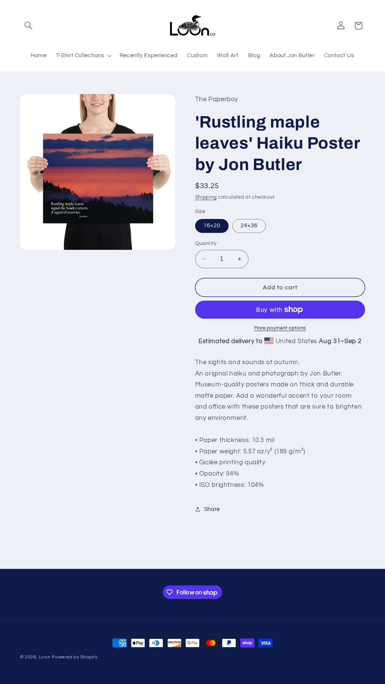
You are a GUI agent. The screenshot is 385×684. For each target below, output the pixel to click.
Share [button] (212, 509)
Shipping (206, 197)
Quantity (206, 243)
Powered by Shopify (74, 657)
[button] (28, 25)
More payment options (280, 328)
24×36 (249, 225)
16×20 (211, 225)
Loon (44, 657)
